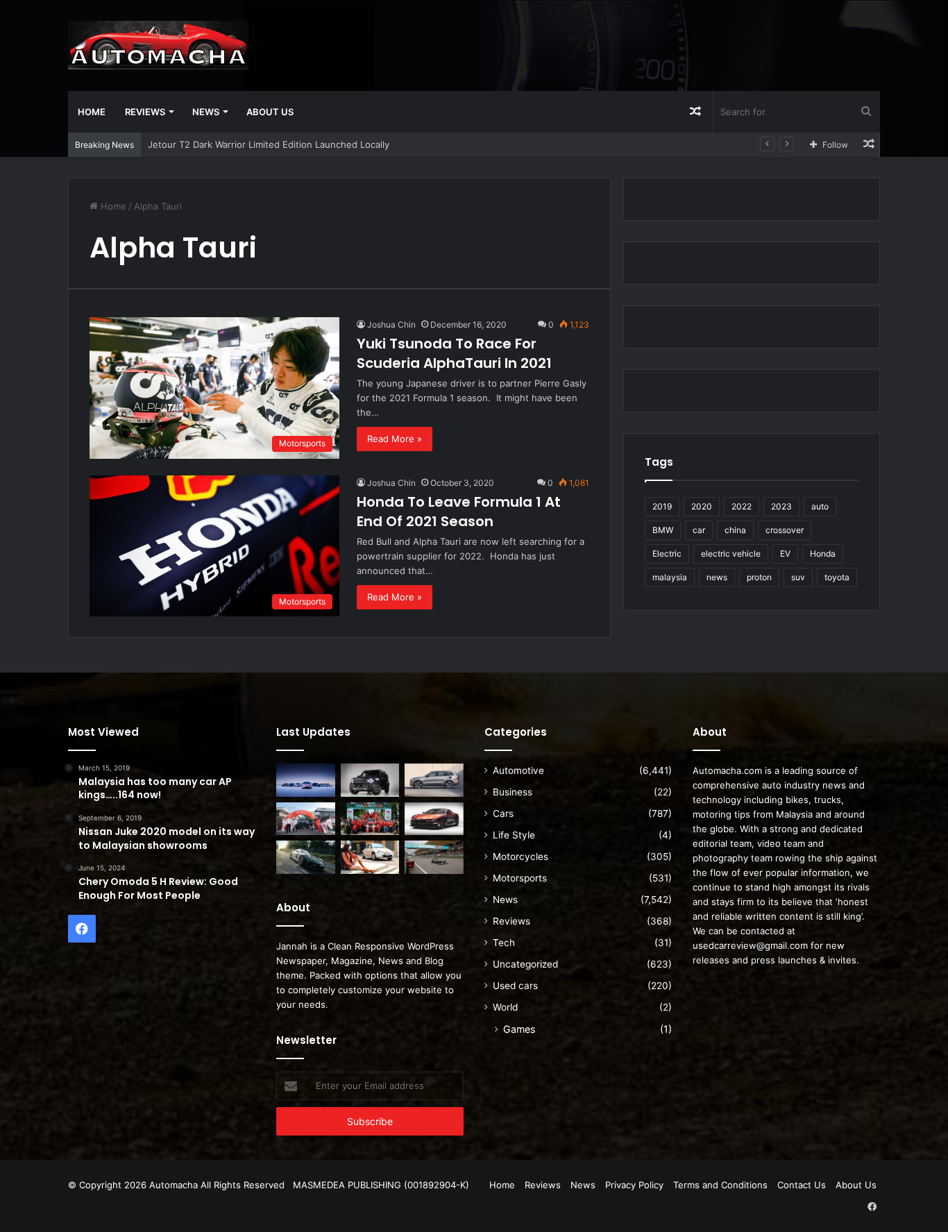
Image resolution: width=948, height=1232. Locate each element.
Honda (823, 553)
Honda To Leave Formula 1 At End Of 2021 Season (459, 511)
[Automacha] (158, 45)
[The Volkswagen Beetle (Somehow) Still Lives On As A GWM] (370, 857)
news (716, 577)
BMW (662, 530)
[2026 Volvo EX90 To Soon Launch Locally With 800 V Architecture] (434, 780)
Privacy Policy (634, 1184)
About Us (270, 111)
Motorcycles (520, 856)
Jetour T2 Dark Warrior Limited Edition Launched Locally (268, 144)
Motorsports (520, 878)
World (505, 1007)
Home (91, 111)
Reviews (145, 111)
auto (820, 506)
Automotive (518, 770)
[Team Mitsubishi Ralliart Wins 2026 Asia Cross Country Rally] (370, 819)
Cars (503, 813)
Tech (504, 942)
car (699, 530)
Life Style (514, 835)
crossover (784, 530)
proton (759, 577)
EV (785, 553)
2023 (781, 506)
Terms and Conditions (720, 1184)
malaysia (669, 577)
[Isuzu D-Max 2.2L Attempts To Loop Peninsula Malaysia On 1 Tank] (305, 819)
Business (512, 792)
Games (519, 1029)
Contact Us (801, 1184)
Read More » (394, 438)
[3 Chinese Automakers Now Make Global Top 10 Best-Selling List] (305, 780)
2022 (741, 506)
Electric (667, 553)
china (735, 530)
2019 (662, 506)
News (205, 111)
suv (798, 577)
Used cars (515, 985)
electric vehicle (731, 553)
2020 (701, 506)
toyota (836, 577)
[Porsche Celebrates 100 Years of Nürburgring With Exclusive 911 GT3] (305, 857)
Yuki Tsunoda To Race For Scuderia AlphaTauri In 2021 (454, 353)
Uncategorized (525, 964)
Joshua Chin (391, 324)
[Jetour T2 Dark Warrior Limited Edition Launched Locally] (370, 780)
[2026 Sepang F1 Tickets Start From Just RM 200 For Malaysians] (434, 857)
